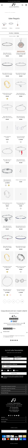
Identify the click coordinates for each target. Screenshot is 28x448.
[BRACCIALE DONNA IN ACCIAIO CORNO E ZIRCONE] (7, 107)
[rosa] (10, 295)
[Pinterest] (14, 415)
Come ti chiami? (4, 356)
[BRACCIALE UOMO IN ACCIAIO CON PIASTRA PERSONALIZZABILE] (7, 44)
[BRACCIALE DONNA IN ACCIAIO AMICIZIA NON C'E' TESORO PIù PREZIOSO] (7, 217)
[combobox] (4, 366)
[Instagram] (10, 415)
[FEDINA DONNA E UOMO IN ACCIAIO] (7, 194)
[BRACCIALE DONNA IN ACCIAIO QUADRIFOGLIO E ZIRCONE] (21, 84)
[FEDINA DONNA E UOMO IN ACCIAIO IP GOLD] (7, 84)
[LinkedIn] (18, 415)
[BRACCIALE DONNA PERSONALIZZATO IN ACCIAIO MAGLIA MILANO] (7, 171)
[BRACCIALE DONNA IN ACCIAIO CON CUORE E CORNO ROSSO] (21, 151)
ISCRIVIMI (14, 373)
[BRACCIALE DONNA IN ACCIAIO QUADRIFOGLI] (21, 107)
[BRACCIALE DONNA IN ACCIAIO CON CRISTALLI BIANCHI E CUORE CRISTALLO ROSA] (7, 237)
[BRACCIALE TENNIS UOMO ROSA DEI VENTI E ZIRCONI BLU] (21, 217)
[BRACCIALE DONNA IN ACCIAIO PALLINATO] (7, 280)
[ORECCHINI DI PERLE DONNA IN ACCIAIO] (21, 127)
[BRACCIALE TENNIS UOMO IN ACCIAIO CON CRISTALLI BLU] (21, 237)
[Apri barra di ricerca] (22, 5)
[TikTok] (12, 415)
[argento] (7, 142)
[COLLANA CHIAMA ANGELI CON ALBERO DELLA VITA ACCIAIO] (21, 44)
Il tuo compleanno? (17, 356)
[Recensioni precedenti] (1, 333)
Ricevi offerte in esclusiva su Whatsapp (9, 364)
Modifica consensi (14, 427)
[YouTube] (16, 415)
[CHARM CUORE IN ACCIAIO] (21, 171)
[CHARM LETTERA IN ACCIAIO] (7, 127)
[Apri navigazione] (2, 5)
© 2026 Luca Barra (14, 443)
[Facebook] (8, 415)
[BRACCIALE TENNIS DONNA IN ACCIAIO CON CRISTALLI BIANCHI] (21, 64)
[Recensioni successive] (27, 333)
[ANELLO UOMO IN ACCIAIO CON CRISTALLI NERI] (21, 257)
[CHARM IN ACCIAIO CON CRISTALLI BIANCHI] (21, 194)
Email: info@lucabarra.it (14, 410)
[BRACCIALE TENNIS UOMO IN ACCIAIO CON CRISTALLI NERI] (7, 64)
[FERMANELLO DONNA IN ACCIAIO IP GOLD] (7, 257)
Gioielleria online (8, 12)
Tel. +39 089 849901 (14, 407)
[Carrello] (26, 5)
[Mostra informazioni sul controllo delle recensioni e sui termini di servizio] (24, 323)
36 (22, 301)
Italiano (13, 431)
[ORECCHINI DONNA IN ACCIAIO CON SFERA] (21, 280)
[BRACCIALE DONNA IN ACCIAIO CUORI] (7, 151)
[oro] (7, 99)
